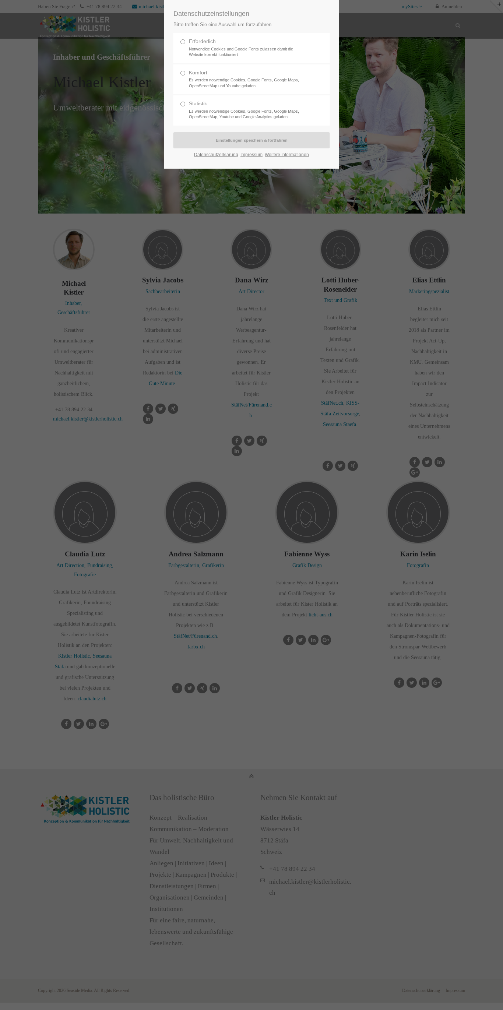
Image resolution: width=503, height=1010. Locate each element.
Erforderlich (241, 47)
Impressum (251, 154)
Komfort (244, 79)
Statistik (244, 110)
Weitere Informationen (287, 154)
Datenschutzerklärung (216, 154)
